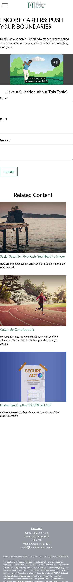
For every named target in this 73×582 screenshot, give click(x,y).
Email (3, 119)
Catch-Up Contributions (17, 329)
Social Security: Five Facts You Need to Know (32, 256)
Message (5, 140)
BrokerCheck (62, 556)
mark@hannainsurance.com (36, 547)
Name (3, 98)
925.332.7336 (40, 533)
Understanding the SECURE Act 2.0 (25, 405)
